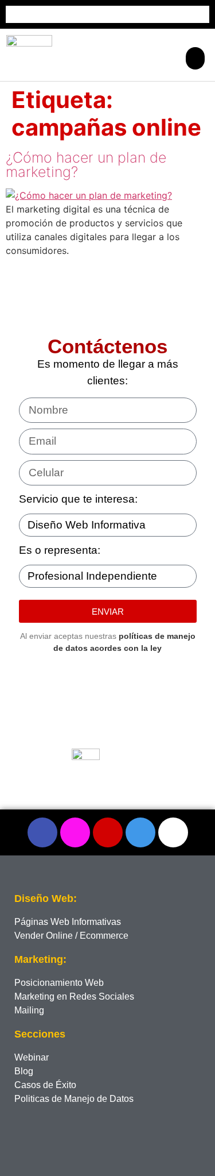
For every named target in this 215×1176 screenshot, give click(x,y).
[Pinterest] (108, 832)
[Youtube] (173, 832)
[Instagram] (75, 832)
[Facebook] (42, 832)
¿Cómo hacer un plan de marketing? (86, 164)
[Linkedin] (140, 832)
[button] (195, 58)
